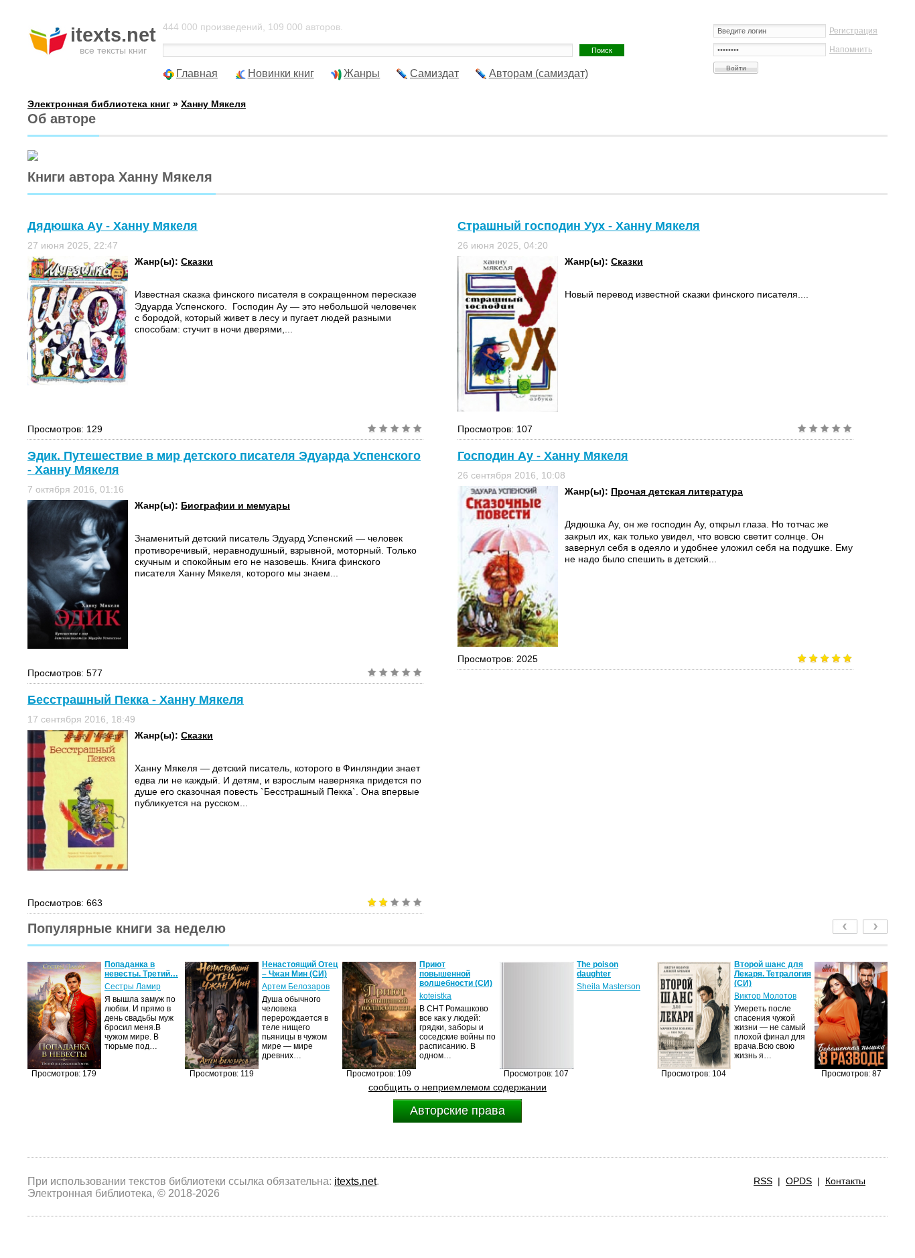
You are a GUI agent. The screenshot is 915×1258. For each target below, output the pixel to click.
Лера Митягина (763, 996)
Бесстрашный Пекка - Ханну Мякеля (135, 699)
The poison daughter (440, 969)
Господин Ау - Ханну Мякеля (543, 455)
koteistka (278, 996)
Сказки (197, 261)
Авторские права (457, 1110)
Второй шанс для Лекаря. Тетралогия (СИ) (615, 974)
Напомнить (850, 49)
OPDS (799, 1181)
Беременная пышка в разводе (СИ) (768, 974)
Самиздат (434, 73)
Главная (197, 73)
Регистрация (853, 31)
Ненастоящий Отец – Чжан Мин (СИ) (142, 969)
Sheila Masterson (451, 986)
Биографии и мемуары (235, 505)
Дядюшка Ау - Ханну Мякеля (112, 226)
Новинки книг (281, 73)
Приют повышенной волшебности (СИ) (298, 974)
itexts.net (355, 1181)
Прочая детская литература (677, 491)
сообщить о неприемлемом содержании (457, 1087)
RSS (763, 1181)
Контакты (845, 1181)
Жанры (362, 73)
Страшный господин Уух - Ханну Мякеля (579, 226)
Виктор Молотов (608, 996)
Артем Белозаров (138, 986)
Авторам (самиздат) (538, 73)
